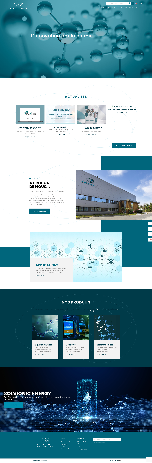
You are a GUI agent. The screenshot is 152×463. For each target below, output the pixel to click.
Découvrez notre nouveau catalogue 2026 (91, 128)
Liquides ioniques (43, 345)
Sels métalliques (105, 345)
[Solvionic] (44, 442)
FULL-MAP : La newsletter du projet (122, 110)
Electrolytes (72, 345)
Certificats (64, 444)
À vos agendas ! (60, 127)
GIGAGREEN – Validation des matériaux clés (30, 128)
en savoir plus (40, 275)
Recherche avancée (99, 442)
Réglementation (65, 449)
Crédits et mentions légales (39, 460)
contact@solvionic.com (84, 447)
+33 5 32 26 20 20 (82, 450)
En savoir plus (39, 354)
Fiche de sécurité (66, 442)
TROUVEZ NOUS (113, 460)
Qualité (63, 446)
